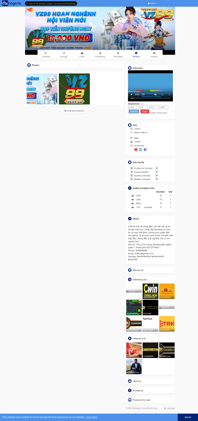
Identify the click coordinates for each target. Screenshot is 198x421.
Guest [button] (152, 3)
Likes (135, 381)
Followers (138, 338)
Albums (136, 270)
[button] (52, 3)
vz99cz (56, 38)
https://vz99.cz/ (140, 132)
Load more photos (75, 110)
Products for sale (141, 400)
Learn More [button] (91, 417)
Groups (136, 390)
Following (138, 279)
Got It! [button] (188, 417)
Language (170, 408)
